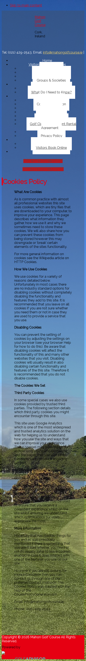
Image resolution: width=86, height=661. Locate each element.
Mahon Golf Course (40, 21)
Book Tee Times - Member (43, 169)
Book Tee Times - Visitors (43, 161)
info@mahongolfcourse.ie (62, 52)
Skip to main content (26, 5)
